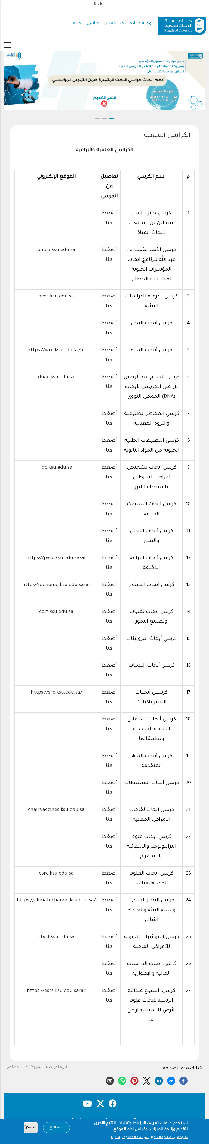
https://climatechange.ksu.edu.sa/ (56, 900)
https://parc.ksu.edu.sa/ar (56, 558)
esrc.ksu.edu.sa (56, 873)
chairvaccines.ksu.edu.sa (56, 810)
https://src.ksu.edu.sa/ (56, 692)
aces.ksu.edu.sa (56, 296)
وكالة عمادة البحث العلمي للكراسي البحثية (112, 23)
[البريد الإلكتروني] (110, 1080)
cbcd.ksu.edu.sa (56, 937)
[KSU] (182, 23)
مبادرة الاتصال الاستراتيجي (132, 106)
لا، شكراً (30, 1127)
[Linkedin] (159, 1080)
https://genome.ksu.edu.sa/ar (56, 585)
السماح (56, 1127)
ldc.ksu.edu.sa (56, 468)
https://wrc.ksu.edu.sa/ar (56, 350)
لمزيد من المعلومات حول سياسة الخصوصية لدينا (149, 1137)
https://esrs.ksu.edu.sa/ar (56, 991)
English (99, 4)
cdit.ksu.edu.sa (56, 612)
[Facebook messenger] (171, 1080)
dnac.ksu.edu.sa (56, 377)
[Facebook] (183, 1080)
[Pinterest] (134, 1080)
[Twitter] (147, 1080)
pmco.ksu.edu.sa (56, 250)
